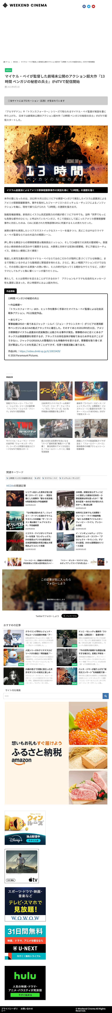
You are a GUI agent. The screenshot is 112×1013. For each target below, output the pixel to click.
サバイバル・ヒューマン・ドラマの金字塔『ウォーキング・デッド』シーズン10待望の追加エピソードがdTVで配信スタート (20, 444)
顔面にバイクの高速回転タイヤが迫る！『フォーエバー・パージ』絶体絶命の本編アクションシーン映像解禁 (91, 444)
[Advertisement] (56, 35)
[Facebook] (84, 6)
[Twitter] (88, 6)
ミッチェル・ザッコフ (70, 478)
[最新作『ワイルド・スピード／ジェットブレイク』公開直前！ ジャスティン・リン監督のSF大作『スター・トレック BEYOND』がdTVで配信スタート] (91, 390)
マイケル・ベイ (51, 478)
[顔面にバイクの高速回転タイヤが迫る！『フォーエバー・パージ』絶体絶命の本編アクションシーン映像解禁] (91, 428)
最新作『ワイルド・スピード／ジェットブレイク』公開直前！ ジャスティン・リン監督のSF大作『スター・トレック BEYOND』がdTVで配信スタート (91, 408)
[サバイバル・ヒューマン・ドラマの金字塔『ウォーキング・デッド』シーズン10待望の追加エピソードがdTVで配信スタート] (20, 428)
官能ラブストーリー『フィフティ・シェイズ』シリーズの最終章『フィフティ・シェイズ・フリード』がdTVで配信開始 (20, 407)
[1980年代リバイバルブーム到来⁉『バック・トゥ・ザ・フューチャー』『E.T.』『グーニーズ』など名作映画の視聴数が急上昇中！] (55, 390)
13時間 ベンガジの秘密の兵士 (20, 478)
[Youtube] (93, 6)
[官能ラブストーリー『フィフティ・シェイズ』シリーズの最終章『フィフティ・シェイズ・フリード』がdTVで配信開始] (20, 390)
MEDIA (8, 70)
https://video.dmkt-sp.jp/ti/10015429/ (40, 351)
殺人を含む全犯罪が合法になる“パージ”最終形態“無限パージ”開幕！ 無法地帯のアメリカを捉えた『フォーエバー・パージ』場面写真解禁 (55, 446)
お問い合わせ (27, 1008)
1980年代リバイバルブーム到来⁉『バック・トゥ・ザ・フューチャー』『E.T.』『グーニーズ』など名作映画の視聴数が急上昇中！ (55, 407)
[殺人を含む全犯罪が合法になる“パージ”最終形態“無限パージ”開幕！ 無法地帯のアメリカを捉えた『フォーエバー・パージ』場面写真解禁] (55, 428)
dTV (38, 478)
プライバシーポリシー (9, 1009)
